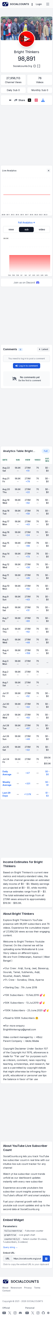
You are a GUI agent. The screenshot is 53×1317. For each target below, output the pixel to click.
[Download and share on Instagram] (36, 100)
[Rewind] (10, 100)
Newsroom (16, 1287)
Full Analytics (25, 222)
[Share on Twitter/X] (29, 100)
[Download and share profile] (43, 100)
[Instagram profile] (15, 1312)
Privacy (28, 1287)
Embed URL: (9, 1253)
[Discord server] (20, 1312)
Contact (6, 1290)
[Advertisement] (26, 134)
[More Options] (32, 4)
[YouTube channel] (4, 1313)
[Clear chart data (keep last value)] (48, 170)
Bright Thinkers (26, 52)
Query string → (10, 1247)
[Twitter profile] (9, 1312)
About (5, 1287)
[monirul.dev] (48, 1313)
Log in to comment (28, 365)
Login (39, 4)
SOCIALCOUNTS (35, 1301)
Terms (37, 1287)
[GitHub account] (43, 1312)
